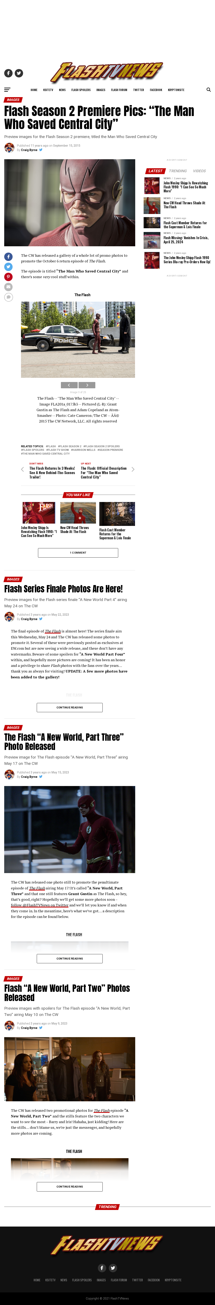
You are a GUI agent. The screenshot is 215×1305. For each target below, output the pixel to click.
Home (34, 89)
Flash (51, 446)
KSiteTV (48, 89)
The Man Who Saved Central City (46, 453)
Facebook (156, 89)
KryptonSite (176, 89)
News (62, 89)
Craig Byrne (29, 150)
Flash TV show (58, 450)
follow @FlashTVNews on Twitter (39, 905)
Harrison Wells (84, 450)
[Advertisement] (107, 29)
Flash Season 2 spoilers (102, 446)
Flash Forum (119, 89)
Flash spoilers (33, 450)
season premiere (111, 450)
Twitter (138, 89)
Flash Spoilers (80, 89)
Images (100, 89)
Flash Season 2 (70, 446)
